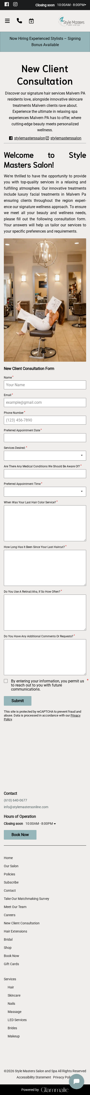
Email (7, 395)
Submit (18, 700)
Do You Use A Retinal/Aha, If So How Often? (32, 591)
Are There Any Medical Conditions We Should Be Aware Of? (42, 466)
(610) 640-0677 (15, 800)
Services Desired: (14, 448)
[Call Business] (19, 21)
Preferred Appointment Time (22, 484)
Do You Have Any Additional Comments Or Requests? (38, 636)
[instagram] (16, 5)
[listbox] (45, 455)
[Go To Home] (71, 21)
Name (8, 377)
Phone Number (14, 413)
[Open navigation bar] (7, 21)
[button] (31, 21)
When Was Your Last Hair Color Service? (30, 502)
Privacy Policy (63, 1077)
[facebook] (8, 5)
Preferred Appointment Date (22, 430)
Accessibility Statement (34, 1077)
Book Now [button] (20, 834)
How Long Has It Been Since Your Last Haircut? (34, 547)
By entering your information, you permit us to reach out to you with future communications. (47, 685)
